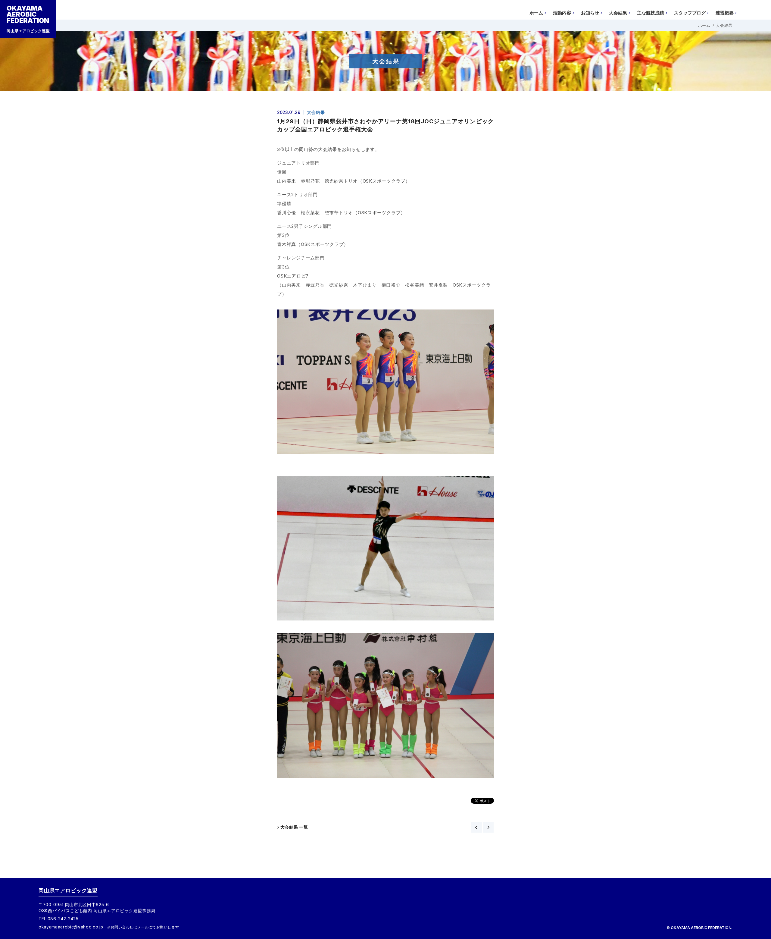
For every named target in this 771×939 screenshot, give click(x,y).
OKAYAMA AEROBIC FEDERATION (28, 18)
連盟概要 (725, 13)
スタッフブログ (690, 13)
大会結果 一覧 (294, 827)
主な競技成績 (650, 13)
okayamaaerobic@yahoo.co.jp (71, 927)
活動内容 (562, 13)
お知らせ (590, 13)
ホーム (536, 13)
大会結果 (618, 13)
